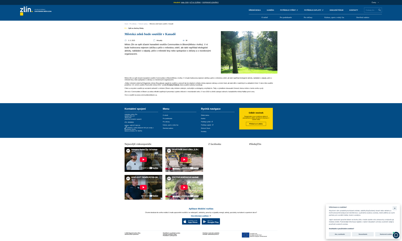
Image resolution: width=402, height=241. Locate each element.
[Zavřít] (395, 208)
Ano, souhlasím (340, 234)
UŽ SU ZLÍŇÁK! (195, 2)
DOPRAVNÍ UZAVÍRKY (210, 2)
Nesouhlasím (363, 234)
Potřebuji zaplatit (312, 10)
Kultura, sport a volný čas (334, 17)
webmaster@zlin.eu (213, 234)
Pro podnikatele (286, 17)
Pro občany (308, 17)
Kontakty (353, 10)
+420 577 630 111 (134, 125)
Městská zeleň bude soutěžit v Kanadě (161, 24)
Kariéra (270, 10)
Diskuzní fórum (336, 10)
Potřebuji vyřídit (288, 10)
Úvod (126, 24)
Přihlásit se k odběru (256, 124)
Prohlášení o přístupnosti (170, 235)
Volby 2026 (184, 2)
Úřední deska (255, 10)
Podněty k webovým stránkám (211, 233)
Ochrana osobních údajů (170, 234)
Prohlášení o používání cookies (171, 233)
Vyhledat (379, 10)
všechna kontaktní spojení (133, 119)
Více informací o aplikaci (200, 216)
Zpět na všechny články (136, 28)
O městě (265, 17)
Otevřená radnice (362, 17)
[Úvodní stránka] (36, 15)
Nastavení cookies (386, 234)
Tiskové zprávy (143, 24)
